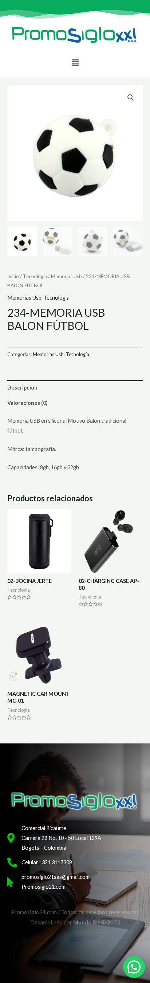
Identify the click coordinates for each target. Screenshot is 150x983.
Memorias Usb (66, 276)
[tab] (75, 387)
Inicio (13, 276)
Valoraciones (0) (27, 403)
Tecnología (35, 276)
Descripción (22, 387)
